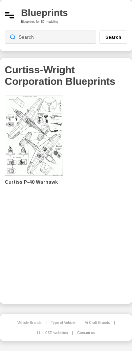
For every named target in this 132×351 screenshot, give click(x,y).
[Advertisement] (100, 195)
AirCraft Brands (97, 322)
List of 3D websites (52, 333)
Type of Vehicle (63, 322)
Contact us (86, 333)
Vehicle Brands (29, 322)
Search (113, 37)
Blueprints (44, 12)
